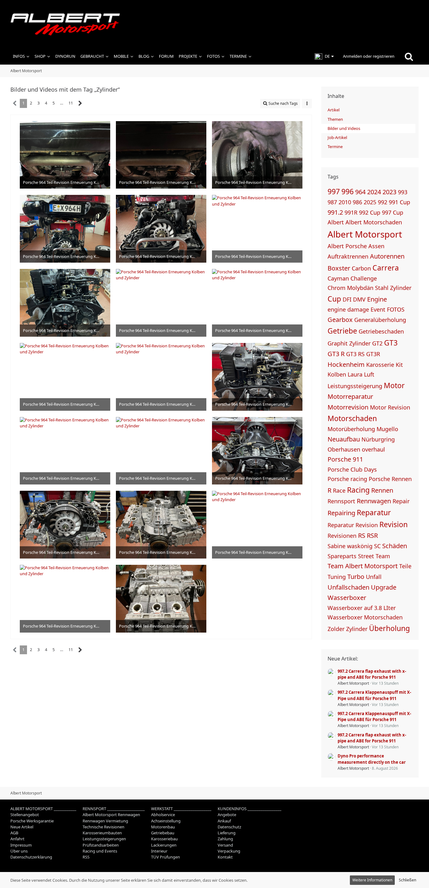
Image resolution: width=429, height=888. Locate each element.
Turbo (355, 576)
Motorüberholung (351, 429)
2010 (345, 202)
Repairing (341, 513)
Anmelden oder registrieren (368, 56)
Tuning (337, 576)
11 (70, 103)
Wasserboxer (347, 597)
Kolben (337, 374)
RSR (372, 535)
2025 (370, 202)
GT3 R (336, 354)
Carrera (385, 268)
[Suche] (409, 56)
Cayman (338, 278)
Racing (358, 490)
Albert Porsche (347, 246)
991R (351, 212)
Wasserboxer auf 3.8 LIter (362, 608)
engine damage (348, 309)
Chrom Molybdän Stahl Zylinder (369, 288)
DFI (347, 299)
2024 (374, 192)
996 (347, 191)
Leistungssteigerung (355, 386)
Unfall (374, 576)
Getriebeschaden (381, 331)
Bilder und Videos (344, 128)
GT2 (377, 343)
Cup (334, 299)
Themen (335, 119)
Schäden (394, 546)
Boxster (339, 268)
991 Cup (399, 202)
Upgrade (383, 587)
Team (383, 556)
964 (360, 192)
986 (357, 202)
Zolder (336, 629)
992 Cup (369, 212)
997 (334, 191)
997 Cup (392, 212)
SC (377, 546)
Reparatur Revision (353, 525)
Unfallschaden (348, 587)
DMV (359, 299)
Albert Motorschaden (373, 222)
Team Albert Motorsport (363, 566)
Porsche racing (347, 479)
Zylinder (356, 629)
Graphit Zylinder (349, 343)
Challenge (363, 278)
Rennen (382, 490)
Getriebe (342, 331)
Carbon (361, 268)
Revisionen (342, 535)
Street (366, 556)
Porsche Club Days (352, 469)
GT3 (391, 343)
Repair (401, 501)
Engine (377, 299)
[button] (324, 56)
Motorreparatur (350, 396)
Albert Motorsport (365, 234)
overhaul (373, 449)
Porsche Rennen (390, 479)
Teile (405, 566)
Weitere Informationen (372, 880)
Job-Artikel (337, 137)
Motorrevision (348, 407)
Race (339, 490)
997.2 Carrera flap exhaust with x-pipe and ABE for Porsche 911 (372, 674)
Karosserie (380, 364)
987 (332, 202)
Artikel (333, 110)
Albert (336, 222)
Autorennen (387, 256)
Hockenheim (346, 364)
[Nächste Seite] (80, 103)
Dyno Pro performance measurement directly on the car (372, 759)
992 (382, 202)
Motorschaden (352, 418)
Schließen (407, 880)
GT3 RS (355, 354)
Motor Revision (390, 407)
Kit (399, 364)
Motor (394, 385)
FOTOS (396, 309)
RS (361, 535)
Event (378, 309)
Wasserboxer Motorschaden (365, 617)
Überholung (389, 628)
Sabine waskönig (350, 546)
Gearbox (340, 319)
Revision (393, 524)
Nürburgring (378, 439)
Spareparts (342, 556)
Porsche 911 (345, 459)
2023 (389, 192)
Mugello (387, 429)
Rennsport (341, 501)
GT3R (373, 354)
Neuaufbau (344, 439)
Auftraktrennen (348, 256)
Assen (376, 246)
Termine (335, 146)
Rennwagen (374, 501)
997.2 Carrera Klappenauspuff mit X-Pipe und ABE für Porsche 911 (374, 695)
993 (402, 192)
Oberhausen (344, 449)
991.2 (335, 212)
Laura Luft (361, 374)
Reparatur (374, 512)
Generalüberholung (380, 320)
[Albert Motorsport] (214, 24)
